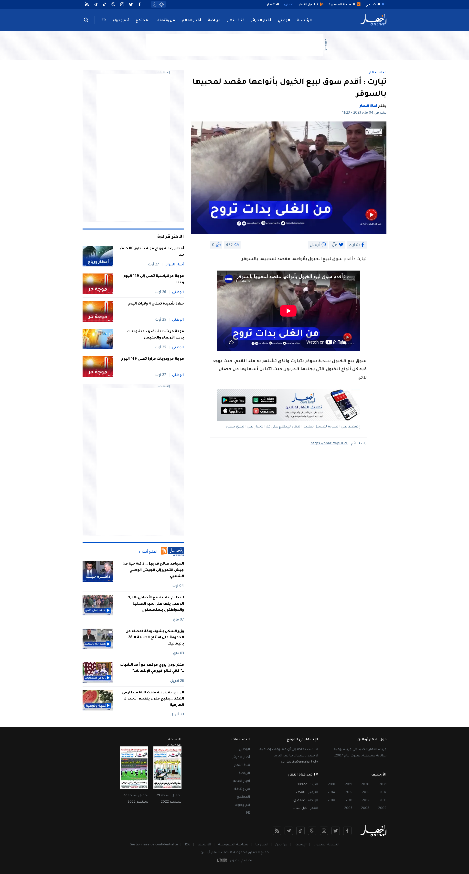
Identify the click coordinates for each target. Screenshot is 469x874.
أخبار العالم (191, 21)
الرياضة (214, 21)
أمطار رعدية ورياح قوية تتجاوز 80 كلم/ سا (152, 252)
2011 (349, 800)
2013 (382, 800)
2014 (331, 792)
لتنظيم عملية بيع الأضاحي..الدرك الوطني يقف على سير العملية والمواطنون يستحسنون (155, 604)
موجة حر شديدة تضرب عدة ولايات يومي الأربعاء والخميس (155, 335)
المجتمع (143, 21)
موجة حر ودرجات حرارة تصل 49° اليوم (152, 359)
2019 (348, 785)
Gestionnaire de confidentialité (154, 845)
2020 (365, 785)
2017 (382, 792)
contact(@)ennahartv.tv (299, 762)
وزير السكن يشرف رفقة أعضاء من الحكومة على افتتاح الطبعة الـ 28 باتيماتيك (155, 638)
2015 (348, 792)
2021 (382, 785)
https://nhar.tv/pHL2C (329, 444)
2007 (348, 808)
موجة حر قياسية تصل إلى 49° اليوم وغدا (153, 279)
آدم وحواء (121, 21)
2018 (331, 785)
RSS (188, 845)
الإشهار (300, 845)
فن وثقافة (166, 21)
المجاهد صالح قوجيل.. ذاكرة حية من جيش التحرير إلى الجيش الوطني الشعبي (153, 570)
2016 (365, 792)
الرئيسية (304, 21)
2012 (365, 800)
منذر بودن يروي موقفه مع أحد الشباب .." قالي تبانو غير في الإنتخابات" (152, 668)
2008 (365, 808)
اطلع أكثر (150, 552)
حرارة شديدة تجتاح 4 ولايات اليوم (156, 304)
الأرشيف (204, 845)
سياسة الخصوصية (233, 845)
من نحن (281, 845)
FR (104, 21)
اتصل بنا (261, 845)
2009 (382, 808)
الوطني (284, 21)
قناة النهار (236, 21)
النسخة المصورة (326, 845)
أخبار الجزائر (261, 21)
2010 (331, 800)
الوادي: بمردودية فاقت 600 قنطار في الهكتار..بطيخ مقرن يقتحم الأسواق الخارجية (153, 699)
